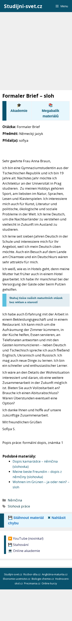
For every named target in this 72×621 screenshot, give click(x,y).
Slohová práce (19, 506)
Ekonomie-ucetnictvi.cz (17, 579)
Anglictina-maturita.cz (55, 574)
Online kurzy (50, 583)
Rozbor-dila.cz (32, 574)
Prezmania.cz (32, 583)
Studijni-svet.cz (23, 6)
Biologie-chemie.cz (43, 579)
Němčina (15, 500)
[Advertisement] (36, 50)
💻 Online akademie (24, 550)
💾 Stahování (18, 544)
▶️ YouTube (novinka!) (25, 538)
